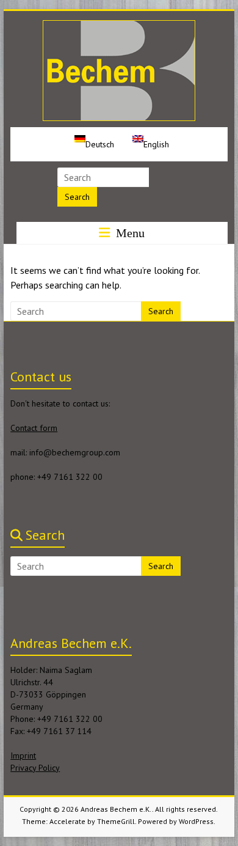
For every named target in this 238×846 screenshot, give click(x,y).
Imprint (23, 755)
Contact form (33, 427)
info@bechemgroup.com (74, 452)
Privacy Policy (35, 767)
